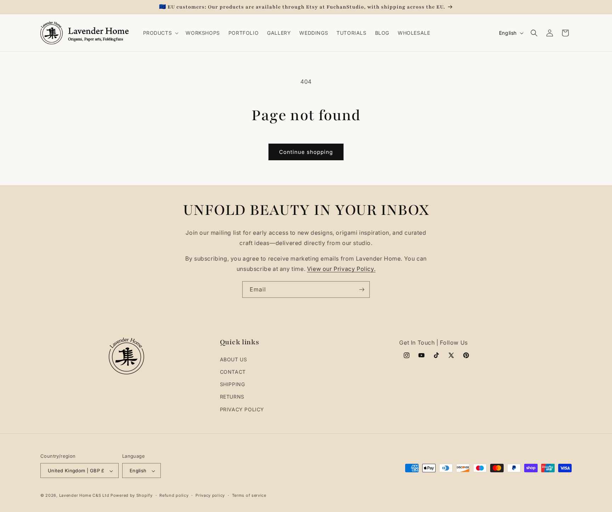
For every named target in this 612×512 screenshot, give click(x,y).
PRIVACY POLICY (242, 409)
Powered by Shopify (131, 495)
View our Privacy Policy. (341, 268)
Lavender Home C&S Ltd (84, 495)
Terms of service (249, 495)
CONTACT (233, 372)
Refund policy (173, 495)
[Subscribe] (361, 289)
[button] (160, 33)
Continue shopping (306, 152)
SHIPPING (232, 385)
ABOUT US (233, 359)
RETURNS (232, 397)
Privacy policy (210, 495)
